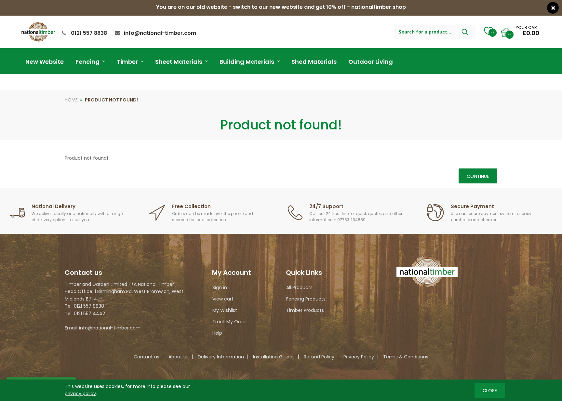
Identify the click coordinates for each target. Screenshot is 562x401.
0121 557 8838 (89, 33)
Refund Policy (319, 357)
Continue (478, 176)
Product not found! (111, 100)
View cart (223, 299)
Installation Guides (274, 357)
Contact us (146, 357)
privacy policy (80, 393)
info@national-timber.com (160, 33)
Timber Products (305, 310)
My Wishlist (224, 310)
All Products (299, 287)
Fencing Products (306, 299)
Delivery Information (221, 357)
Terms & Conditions (405, 357)
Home (71, 100)
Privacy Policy (358, 357)
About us (178, 357)
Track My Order (229, 321)
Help (217, 333)
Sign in (219, 287)
